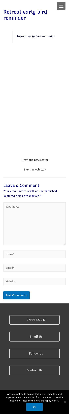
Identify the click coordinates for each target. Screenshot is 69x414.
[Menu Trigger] (61, 6)
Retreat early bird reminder (35, 36)
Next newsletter (35, 169)
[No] (64, 401)
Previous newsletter (34, 159)
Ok (34, 407)
